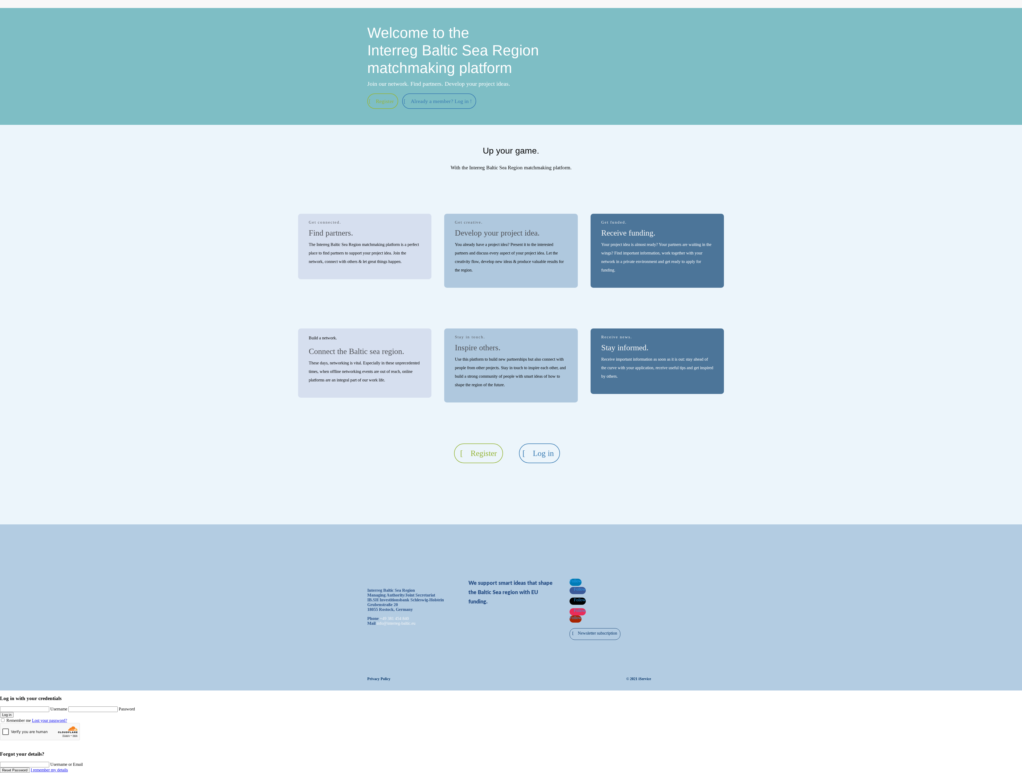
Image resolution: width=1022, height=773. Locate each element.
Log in (543, 453)
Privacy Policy (378, 679)
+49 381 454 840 (394, 618)
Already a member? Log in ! (441, 101)
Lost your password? (49, 720)
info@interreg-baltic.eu (396, 623)
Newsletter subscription (597, 633)
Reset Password (14, 770)
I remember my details (49, 770)
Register (385, 101)
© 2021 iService (638, 679)
